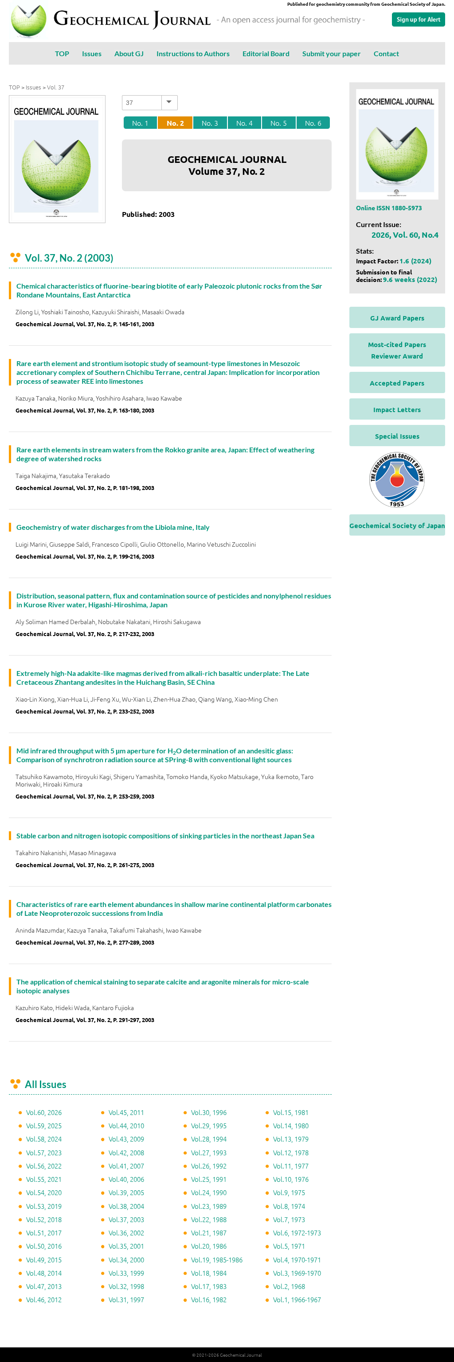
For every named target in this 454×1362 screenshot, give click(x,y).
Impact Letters (397, 409)
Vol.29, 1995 (209, 1125)
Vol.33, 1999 (126, 1272)
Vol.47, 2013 (44, 1286)
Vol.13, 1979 (291, 1138)
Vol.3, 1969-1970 (297, 1272)
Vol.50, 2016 (44, 1245)
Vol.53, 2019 (44, 1206)
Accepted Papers (397, 382)
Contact (386, 53)
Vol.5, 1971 (289, 1245)
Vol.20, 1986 (209, 1245)
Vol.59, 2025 (44, 1125)
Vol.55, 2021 (44, 1179)
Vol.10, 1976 (291, 1179)
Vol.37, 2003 (126, 1219)
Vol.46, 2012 (44, 1299)
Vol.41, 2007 (126, 1165)
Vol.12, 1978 (291, 1152)
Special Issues (397, 436)
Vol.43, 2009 (126, 1138)
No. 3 (210, 122)
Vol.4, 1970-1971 (297, 1259)
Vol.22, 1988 (209, 1219)
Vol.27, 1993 (209, 1152)
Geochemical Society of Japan (397, 525)
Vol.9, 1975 (289, 1192)
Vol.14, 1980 (291, 1125)
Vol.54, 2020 (44, 1192)
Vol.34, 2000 (126, 1259)
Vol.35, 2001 (126, 1245)
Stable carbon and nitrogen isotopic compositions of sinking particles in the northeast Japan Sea (165, 835)
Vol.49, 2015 (44, 1259)
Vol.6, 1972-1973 (297, 1232)
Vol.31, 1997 (126, 1299)
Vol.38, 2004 (126, 1206)
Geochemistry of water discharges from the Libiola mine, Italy (113, 527)
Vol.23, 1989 (209, 1206)
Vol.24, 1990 (209, 1192)
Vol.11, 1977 (291, 1165)
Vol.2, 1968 (289, 1286)
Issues (92, 53)
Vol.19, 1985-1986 (217, 1259)
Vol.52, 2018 (44, 1219)
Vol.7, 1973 (289, 1219)
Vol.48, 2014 (44, 1272)
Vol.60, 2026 (44, 1112)
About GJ (129, 53)
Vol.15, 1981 (291, 1112)
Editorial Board (266, 53)
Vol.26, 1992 (209, 1165)
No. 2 (175, 122)
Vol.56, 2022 (44, 1165)
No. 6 (313, 122)
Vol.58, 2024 (44, 1138)
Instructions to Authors (193, 53)
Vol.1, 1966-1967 (297, 1299)
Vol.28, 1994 (209, 1138)
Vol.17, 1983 (209, 1286)
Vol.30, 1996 (209, 1112)
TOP (62, 53)
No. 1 (140, 122)
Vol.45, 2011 (126, 1112)
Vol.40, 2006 (126, 1179)
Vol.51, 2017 (44, 1232)
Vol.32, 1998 (126, 1286)
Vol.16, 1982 (209, 1299)
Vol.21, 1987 (209, 1232)
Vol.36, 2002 (126, 1232)
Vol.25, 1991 (209, 1179)
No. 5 (278, 122)
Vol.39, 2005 (126, 1192)
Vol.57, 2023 (44, 1152)
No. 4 (244, 122)
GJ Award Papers (397, 317)
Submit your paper (331, 53)
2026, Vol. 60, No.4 (405, 234)
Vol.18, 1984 (209, 1272)
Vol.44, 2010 (126, 1125)
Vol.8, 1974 (289, 1206)
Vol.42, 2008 (126, 1152)
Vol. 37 (55, 87)
